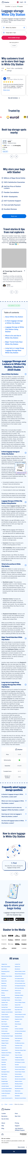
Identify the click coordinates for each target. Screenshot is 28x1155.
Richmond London (19, 1007)
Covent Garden (4, 1014)
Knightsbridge (4, 1081)
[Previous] (11, 156)
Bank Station (4, 969)
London (14, 45)
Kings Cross (4, 1079)
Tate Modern (17, 1040)
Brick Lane (3, 988)
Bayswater (3, 978)
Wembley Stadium (19, 1083)
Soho (16, 1026)
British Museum (4, 990)
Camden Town (4, 1002)
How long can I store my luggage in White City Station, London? (11, 815)
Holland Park (4, 1059)
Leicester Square (5, 1086)
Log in (21, 2)
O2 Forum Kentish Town (20, 983)
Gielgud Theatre (5, 1043)
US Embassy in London (20, 1062)
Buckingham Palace (5, 997)
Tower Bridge (18, 1052)
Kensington (3, 1069)
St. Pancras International (20, 1031)
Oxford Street (18, 992)
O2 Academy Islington (19, 981)
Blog (2, 1128)
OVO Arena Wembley (19, 988)
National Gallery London (20, 971)
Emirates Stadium (5, 1026)
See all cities (5, 1119)
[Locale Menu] (17, 2)
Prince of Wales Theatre (20, 1002)
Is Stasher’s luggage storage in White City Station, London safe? (12, 795)
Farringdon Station (5, 1033)
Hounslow (3, 1062)
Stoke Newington (18, 1038)
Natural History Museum (20, 973)
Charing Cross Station (6, 1009)
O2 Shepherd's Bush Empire (21, 985)
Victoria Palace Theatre (20, 1071)
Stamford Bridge (18, 1033)
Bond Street (4, 985)
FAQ (2, 1125)
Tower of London (18, 1055)
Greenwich (3, 1047)
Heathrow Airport (5, 1055)
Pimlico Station (18, 1000)
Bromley (3, 995)
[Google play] (9, 919)
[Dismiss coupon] (26, 464)
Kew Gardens (4, 1074)
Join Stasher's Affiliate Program (20, 1129)
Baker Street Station (5, 966)
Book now (14, 216)
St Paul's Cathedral (19, 1028)
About (3, 1123)
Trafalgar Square (18, 1057)
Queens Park (17, 1004)
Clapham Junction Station (7, 1012)
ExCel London (4, 1031)
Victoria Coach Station (20, 1069)
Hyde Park (3, 1064)
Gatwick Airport (4, 1040)
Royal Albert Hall (18, 1009)
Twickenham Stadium (19, 1059)
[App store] (19, 919)
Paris (16, 1113)
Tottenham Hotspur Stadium (21, 1050)
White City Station (19, 1093)
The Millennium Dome (19, 1043)
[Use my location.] (24, 28)
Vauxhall (17, 1064)
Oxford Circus (18, 990)
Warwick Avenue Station (20, 1079)
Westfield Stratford (19, 1088)
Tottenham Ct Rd (18, 1045)
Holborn (3, 1057)
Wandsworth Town (19, 1076)
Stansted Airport (18, 1035)
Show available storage (14, 37)
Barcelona (4, 1116)
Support (17, 1125)
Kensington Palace (5, 1071)
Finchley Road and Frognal (7, 1035)
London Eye (4, 1095)
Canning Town (4, 1007)
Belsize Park (4, 981)
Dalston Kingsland (5, 1016)
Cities (5, 1104)
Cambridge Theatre (5, 1000)
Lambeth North (4, 1083)
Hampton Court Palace (6, 1052)
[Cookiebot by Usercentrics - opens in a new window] (20, 1134)
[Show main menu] (25, 2)
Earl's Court (3, 1021)
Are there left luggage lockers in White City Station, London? (12, 822)
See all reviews (13, 98)
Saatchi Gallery (18, 1012)
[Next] (16, 156)
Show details (21, 1147)
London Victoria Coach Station (7, 1098)
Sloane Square (18, 1024)
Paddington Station (19, 995)
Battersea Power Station (6, 976)
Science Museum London (20, 1014)
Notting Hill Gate (18, 976)
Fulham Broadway (5, 1038)
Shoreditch (17, 1021)
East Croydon (4, 1024)
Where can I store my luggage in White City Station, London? (12, 802)
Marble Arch (17, 966)
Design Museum (4, 1019)
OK (14, 1151)
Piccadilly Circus (18, 997)
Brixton (3, 992)
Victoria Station (18, 1074)
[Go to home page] (5, 2)
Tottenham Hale (18, 1047)
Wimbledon (17, 1095)
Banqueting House (5, 971)
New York (17, 1116)
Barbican (3, 973)
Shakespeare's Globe (19, 1016)
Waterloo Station (18, 1081)
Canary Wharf (4, 1004)
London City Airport (5, 1093)
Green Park (3, 1045)
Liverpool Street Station (6, 1088)
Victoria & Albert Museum (20, 1067)
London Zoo (17, 964)
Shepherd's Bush (18, 1019)
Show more (6, 90)
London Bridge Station (6, 1090)
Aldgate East (4, 964)
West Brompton (18, 1086)
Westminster (17, 1090)
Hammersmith (4, 1050)
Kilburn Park (4, 1076)
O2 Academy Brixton (19, 978)
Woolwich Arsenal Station (20, 1098)
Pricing (17, 1123)
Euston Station (4, 1028)
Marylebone (17, 969)
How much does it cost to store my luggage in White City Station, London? (12, 809)
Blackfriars (3, 983)
